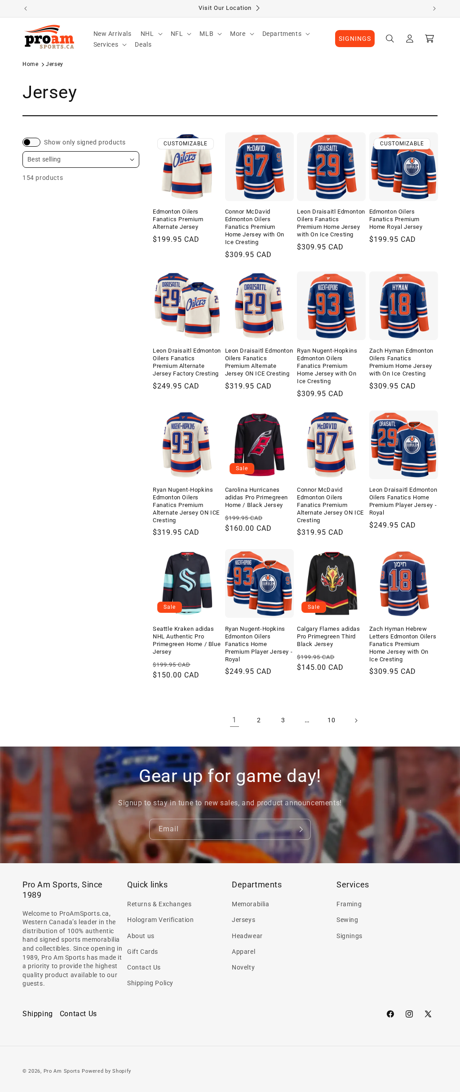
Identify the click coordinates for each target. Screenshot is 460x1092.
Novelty (243, 967)
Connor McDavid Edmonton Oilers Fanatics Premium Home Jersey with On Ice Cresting (254, 226)
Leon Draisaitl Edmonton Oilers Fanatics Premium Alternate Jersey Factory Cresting (187, 362)
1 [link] (234, 720)
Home (30, 64)
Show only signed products (85, 142)
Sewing (347, 919)
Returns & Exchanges (159, 904)
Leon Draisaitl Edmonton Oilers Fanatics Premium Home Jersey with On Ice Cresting (331, 223)
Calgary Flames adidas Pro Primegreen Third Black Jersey (328, 636)
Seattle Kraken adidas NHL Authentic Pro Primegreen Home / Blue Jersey (187, 640)
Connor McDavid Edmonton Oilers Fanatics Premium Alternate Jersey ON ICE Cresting (330, 505)
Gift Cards (142, 951)
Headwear (247, 935)
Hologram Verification (160, 919)
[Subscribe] (300, 829)
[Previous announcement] (25, 8)
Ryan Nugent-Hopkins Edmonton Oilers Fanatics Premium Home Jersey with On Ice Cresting (327, 365)
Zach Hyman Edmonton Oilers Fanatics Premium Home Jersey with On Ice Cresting (401, 362)
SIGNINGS (355, 38)
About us (141, 935)
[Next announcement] (434, 8)
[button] (151, 33)
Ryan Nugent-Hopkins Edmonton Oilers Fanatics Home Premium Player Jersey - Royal (259, 644)
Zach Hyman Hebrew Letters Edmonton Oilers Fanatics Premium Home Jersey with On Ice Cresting (403, 644)
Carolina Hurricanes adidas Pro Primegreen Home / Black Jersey (256, 497)
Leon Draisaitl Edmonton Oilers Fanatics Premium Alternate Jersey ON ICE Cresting (259, 362)
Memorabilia (251, 904)
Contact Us (144, 967)
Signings (349, 935)
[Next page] (356, 720)
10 (331, 720)
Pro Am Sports (62, 1071)
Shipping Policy (150, 983)
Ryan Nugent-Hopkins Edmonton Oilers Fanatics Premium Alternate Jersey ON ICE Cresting (186, 505)
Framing (349, 904)
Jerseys (243, 919)
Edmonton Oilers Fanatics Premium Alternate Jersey (178, 219)
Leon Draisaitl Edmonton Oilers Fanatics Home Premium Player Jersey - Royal (403, 501)
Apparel (243, 951)
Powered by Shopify (106, 1071)
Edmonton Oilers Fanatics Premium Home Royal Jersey (396, 219)
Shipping (37, 1013)
